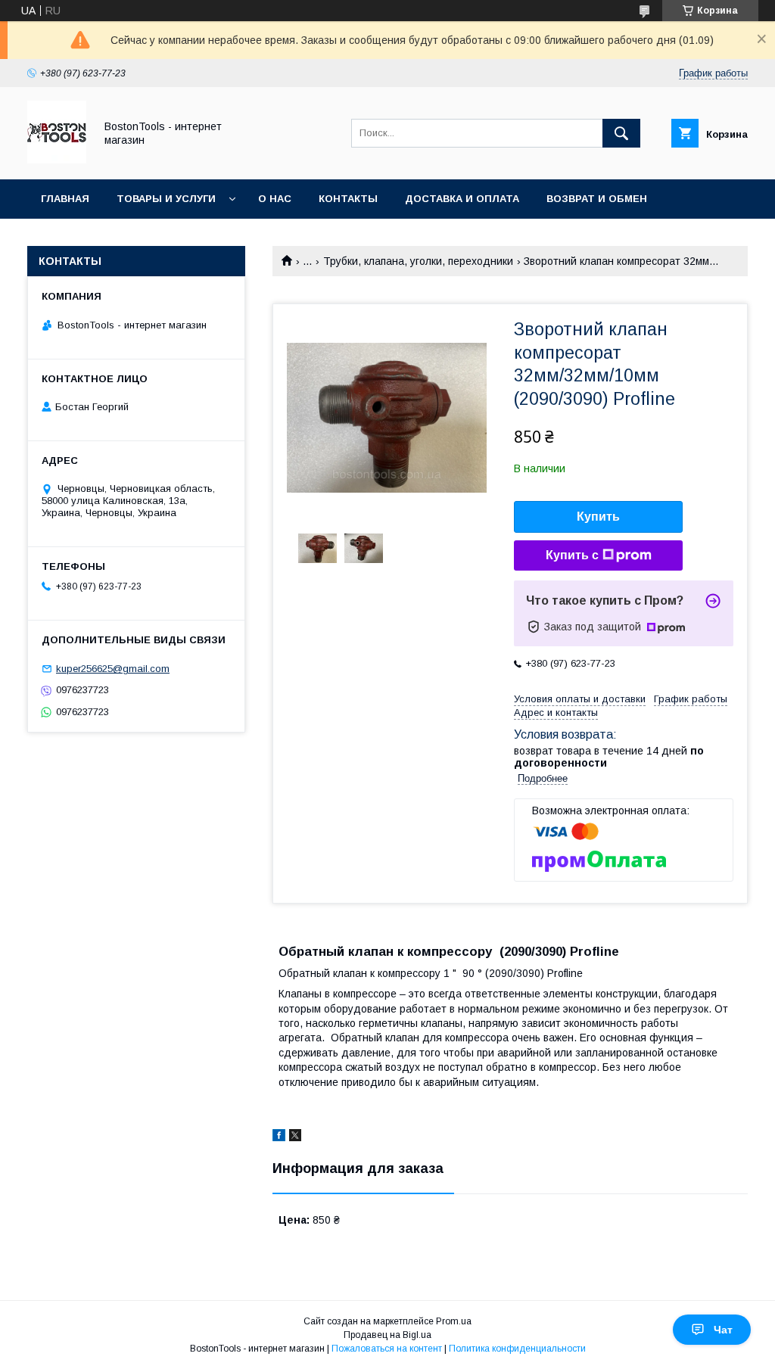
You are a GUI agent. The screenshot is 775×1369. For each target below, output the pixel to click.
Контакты (348, 198)
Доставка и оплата (462, 198)
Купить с (572, 555)
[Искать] (621, 133)
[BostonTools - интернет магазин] (56, 160)
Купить (598, 516)
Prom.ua (454, 1321)
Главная (65, 198)
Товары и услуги (166, 198)
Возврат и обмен (596, 198)
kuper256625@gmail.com (113, 668)
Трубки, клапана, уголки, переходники (418, 261)
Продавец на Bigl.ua (387, 1335)
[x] (295, 1137)
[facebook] (278, 1137)
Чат (723, 1330)
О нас (274, 198)
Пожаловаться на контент (386, 1348)
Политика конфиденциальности (517, 1348)
